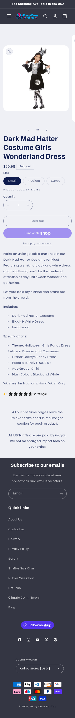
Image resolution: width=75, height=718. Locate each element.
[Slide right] (46, 129)
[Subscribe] (61, 494)
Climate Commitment (24, 597)
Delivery (14, 539)
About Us (15, 519)
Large (58, 182)
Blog (11, 607)
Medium (36, 182)
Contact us (16, 529)
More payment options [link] (37, 243)
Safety (13, 558)
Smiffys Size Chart (21, 568)
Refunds (14, 588)
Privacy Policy (18, 548)
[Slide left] (28, 129)
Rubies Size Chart (21, 578)
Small (14, 182)
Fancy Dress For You (43, 706)
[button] (9, 16)
